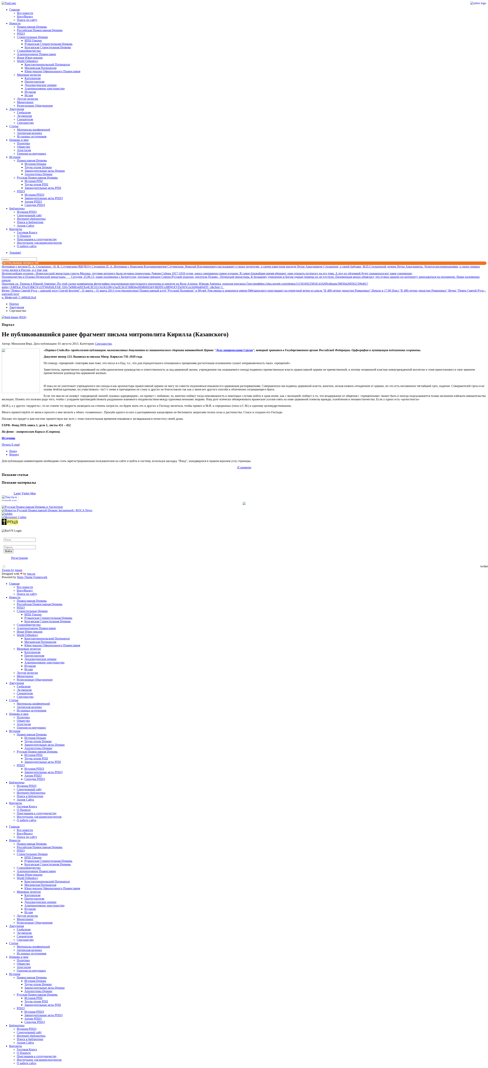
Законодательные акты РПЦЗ (44, 198)
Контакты (15, 229)
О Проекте (24, 235)
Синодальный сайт (29, 215)
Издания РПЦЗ (27, 211)
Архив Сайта (25, 225)
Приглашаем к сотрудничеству (37, 239)
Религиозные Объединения (35, 105)
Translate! (15, 252)
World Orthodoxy (27, 61)
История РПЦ (34, 181)
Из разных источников (32, 136)
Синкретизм (25, 119)
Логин (8, 536)
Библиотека (17, 208)
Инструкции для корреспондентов (39, 242)
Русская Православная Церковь (37, 177)
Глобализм (24, 112)
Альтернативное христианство (45, 88)
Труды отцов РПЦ (36, 184)
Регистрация (19, 558)
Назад (13, 451)
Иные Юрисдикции (30, 57)
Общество (23, 146)
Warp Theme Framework (32, 577)
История (14, 157)
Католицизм (33, 78)
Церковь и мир (19, 139)
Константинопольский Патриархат (47, 64)
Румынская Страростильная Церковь (48, 44)
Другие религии (27, 98)
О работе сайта (26, 246)
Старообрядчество (29, 50)
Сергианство (25, 122)
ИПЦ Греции (33, 40)
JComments (244, 467)
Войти (8, 551)
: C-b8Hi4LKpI (19, 297)
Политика (23, 143)
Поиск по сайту (27, 20)
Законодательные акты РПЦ (43, 187)
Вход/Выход (25, 16)
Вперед (14, 454)
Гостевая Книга (27, 232)
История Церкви (35, 163)
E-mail (16, 444)
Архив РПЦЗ (33, 201)
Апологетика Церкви (38, 174)
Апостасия (24, 150)
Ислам (29, 95)
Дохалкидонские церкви (41, 85)
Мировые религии (29, 74)
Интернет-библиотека (31, 218)
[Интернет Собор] (14, 517)
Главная (14, 9)
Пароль (8, 543)
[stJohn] (7, 513)
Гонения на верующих (31, 153)
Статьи (13, 126)
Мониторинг (25, 102)
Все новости (25, 13)
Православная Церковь (32, 26)
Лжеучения (16, 109)
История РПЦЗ (34, 194)
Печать (7, 444)
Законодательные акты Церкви (45, 170)
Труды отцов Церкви (38, 167)
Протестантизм (34, 81)
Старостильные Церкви (32, 37)
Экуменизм (24, 116)
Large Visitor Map (25, 493)
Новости (15, 23)
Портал (14, 303)
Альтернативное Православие (36, 54)
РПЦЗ (21, 33)
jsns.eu (31, 573)
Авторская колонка (29, 133)
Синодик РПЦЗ (35, 205)
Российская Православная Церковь (40, 30)
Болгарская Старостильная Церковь (48, 47)
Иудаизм (30, 92)
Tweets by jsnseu (12, 570)
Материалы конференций (33, 129)
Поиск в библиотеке (30, 222)
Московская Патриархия (40, 68)
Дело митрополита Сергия (234, 350)
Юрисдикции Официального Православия (52, 71)
